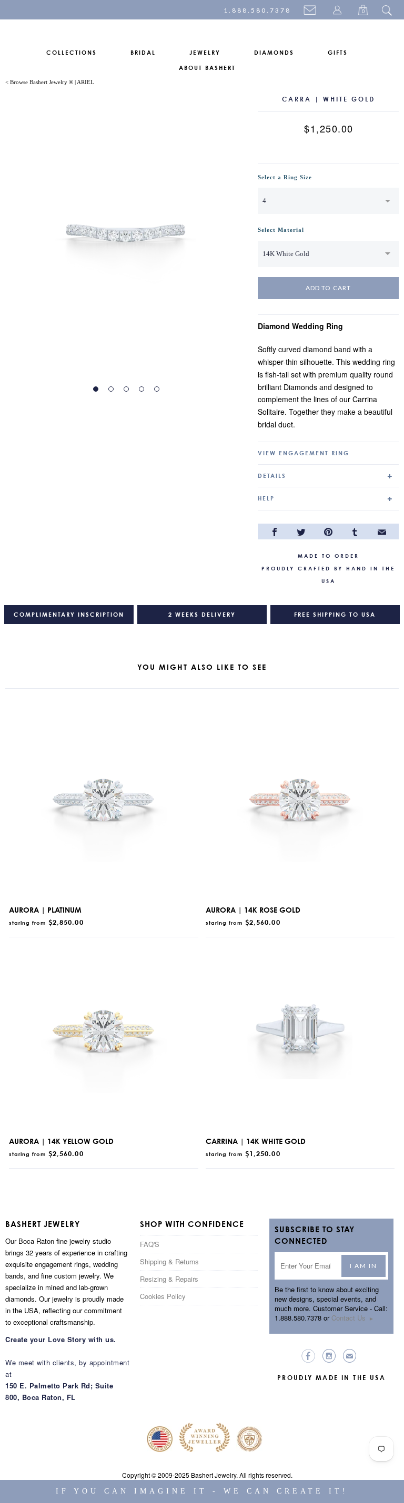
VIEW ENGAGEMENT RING (303, 453)
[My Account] (339, 11)
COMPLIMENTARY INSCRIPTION (69, 614)
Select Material (281, 230)
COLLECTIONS (71, 52)
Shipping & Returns (169, 1261)
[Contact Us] (311, 11)
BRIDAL (143, 52)
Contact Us (352, 1318)
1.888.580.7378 (257, 10)
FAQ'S (149, 1244)
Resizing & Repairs (169, 1279)
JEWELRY (204, 52)
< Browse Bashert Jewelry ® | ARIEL (49, 82)
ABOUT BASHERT (207, 67)
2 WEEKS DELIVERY (202, 614)
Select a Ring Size (285, 177)
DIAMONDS (274, 52)
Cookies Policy (163, 1296)
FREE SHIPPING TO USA (335, 614)
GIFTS (338, 52)
